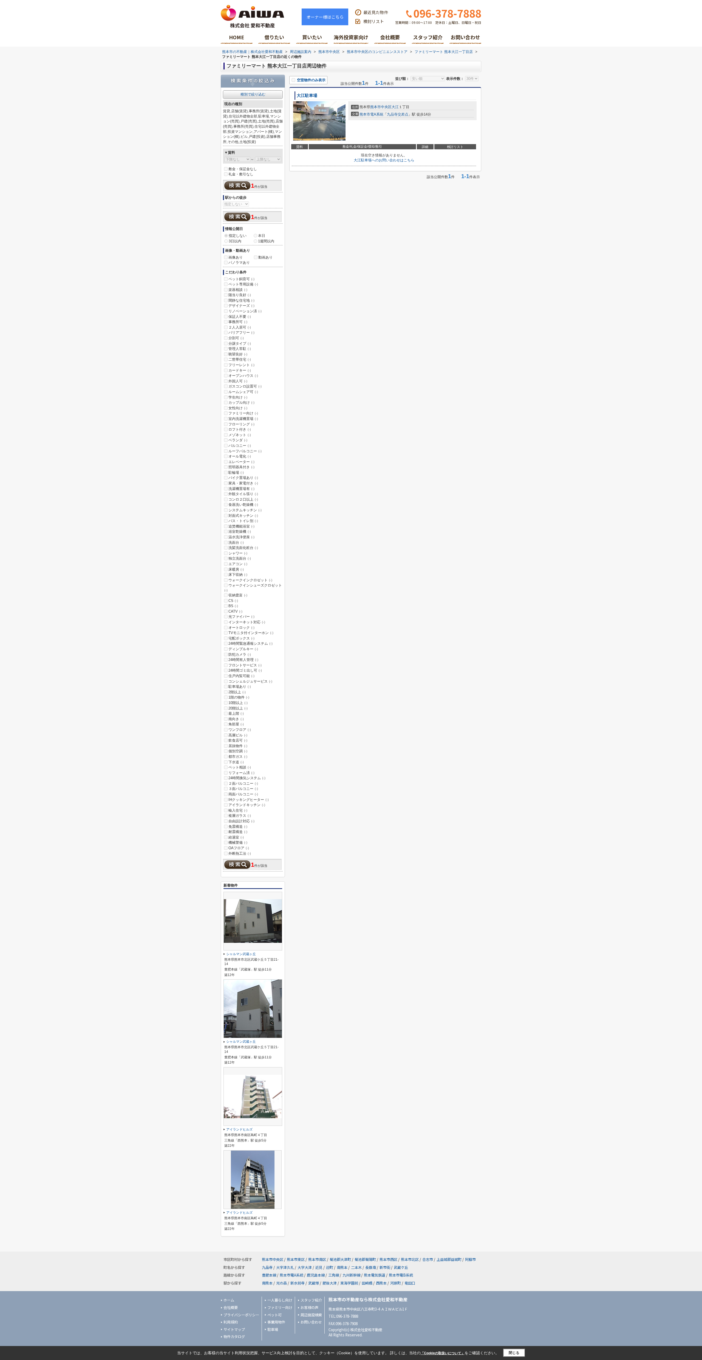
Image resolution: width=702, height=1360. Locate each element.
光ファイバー (241, 617)
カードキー (239, 370)
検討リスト (373, 21)
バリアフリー (241, 332)
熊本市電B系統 (401, 1275)
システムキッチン (245, 510)
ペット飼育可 (241, 279)
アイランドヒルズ (239, 1129)
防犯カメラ (239, 654)
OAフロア (238, 848)
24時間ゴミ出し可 (245, 670)
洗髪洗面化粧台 (243, 548)
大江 (395, 107)
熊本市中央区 (381, 107)
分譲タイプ (239, 343)
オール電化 (239, 456)
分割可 (236, 338)
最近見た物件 (375, 12)
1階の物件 (238, 697)
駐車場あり (239, 687)
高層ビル (237, 735)
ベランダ (237, 440)
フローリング (241, 424)
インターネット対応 (246, 622)
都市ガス (237, 757)
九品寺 (267, 1267)
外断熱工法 (239, 853)
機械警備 (237, 842)
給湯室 (236, 837)
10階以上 (238, 703)
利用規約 (230, 1322)
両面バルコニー (243, 794)
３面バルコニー (243, 789)
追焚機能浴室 (241, 526)
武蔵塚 (313, 1283)
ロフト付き (239, 429)
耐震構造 (237, 832)
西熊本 (381, 1283)
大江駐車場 (307, 95)
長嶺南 (370, 1267)
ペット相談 (239, 767)
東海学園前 (349, 1283)
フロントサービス (245, 665)
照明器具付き (241, 467)
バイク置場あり (243, 478)
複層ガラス (239, 816)
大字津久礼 (285, 1267)
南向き (236, 719)
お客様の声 (309, 1307)
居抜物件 (237, 746)
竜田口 (409, 1283)
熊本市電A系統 (371, 114)
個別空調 (237, 751)
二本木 (356, 1267)
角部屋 (236, 724)
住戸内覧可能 (241, 676)
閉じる (514, 1353)
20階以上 (238, 708)
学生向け (237, 397)
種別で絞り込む (252, 94)
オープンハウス (243, 376)
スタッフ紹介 (428, 37)
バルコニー (239, 446)
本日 (261, 236)
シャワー (237, 553)
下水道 (236, 762)
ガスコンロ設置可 (245, 386)
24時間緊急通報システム (250, 643)
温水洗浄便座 (241, 537)
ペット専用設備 (243, 284)
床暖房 (236, 569)
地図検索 (274, 39)
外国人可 (237, 381)
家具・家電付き (243, 483)
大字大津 (305, 1267)
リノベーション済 (245, 311)
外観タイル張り (243, 494)
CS (233, 601)
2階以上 (237, 692)
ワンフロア (239, 730)
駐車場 (272, 1329)
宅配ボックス (241, 638)
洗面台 (236, 542)
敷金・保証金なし (242, 169)
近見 (318, 1267)
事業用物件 (276, 1322)
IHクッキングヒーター (248, 800)
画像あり (235, 257)
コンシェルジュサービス (250, 681)
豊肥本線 (269, 1275)
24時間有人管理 (243, 660)
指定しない (238, 236)
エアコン (237, 564)
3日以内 (235, 241)
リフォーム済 (241, 773)
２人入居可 (239, 327)
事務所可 (237, 322)
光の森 (281, 1283)
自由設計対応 (241, 821)
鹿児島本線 (316, 1275)
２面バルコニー (243, 783)
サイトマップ (234, 1329)
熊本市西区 (388, 1259)
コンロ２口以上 (243, 499)
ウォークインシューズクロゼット (253, 587)
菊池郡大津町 (340, 1259)
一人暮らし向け (279, 1300)
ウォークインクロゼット (250, 580)
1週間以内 (266, 241)
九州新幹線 (351, 1275)
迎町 (329, 1267)
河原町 (395, 1283)
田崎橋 (367, 1283)
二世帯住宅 (239, 359)
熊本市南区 (317, 1259)
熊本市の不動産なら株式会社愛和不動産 (368, 1299)
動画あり (265, 257)
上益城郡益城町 (449, 1259)
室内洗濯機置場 (243, 419)
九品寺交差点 (397, 114)
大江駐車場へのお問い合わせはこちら (384, 160)
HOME (236, 37)
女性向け (237, 408)
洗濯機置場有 (241, 489)
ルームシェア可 (243, 392)
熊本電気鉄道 (374, 1275)
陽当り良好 (239, 295)
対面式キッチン (243, 516)
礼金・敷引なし (240, 174)
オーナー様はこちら (325, 17)
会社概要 (390, 37)
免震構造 (237, 827)
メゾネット (239, 435)
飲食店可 (237, 740)
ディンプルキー (243, 649)
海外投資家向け (351, 37)
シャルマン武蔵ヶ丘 (241, 954)
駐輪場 (236, 472)
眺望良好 (237, 354)
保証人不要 (239, 317)
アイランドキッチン (246, 805)
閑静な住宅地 (241, 300)
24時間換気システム (246, 778)
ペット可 (274, 1314)
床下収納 (237, 575)
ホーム (228, 1300)
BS (233, 606)
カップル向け (241, 402)
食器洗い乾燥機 (243, 505)
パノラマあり (239, 262)
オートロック (241, 628)
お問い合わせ (465, 37)
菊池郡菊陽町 (365, 1259)
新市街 (385, 1267)
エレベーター (241, 462)
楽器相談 (237, 290)
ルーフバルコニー (245, 451)
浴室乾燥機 (239, 531)
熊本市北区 (410, 1259)
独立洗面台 (239, 558)
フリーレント (241, 365)
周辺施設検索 (311, 1314)
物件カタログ (234, 1336)
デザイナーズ (241, 306)
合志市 (427, 1259)
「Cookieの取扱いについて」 (443, 1353)
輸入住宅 (237, 810)
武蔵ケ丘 (401, 1267)
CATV (235, 611)
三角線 (333, 1275)
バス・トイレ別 (243, 521)
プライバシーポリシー (241, 1314)
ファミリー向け (243, 413)
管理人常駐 (239, 349)
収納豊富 (237, 595)
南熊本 (342, 1267)
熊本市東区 (296, 1259)
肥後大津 (329, 1283)
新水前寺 (297, 1283)
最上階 (236, 713)
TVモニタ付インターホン (250, 633)
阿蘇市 (470, 1259)
